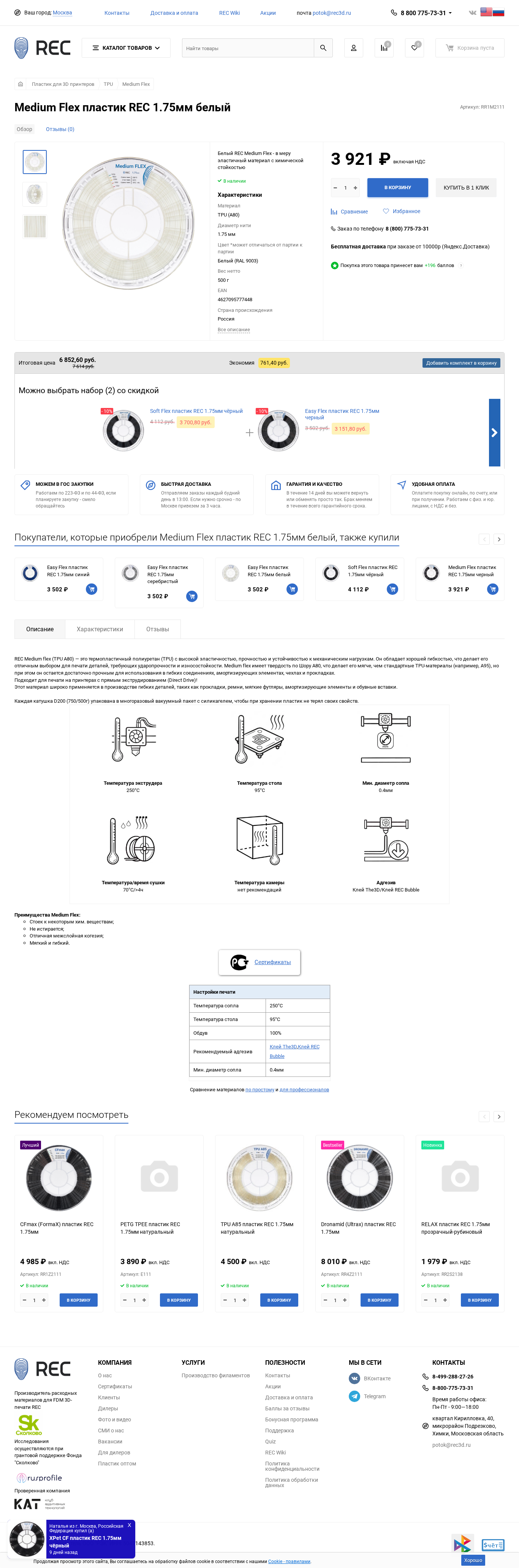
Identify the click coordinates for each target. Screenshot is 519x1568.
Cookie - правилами (289, 1561)
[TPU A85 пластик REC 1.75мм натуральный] (259, 1178)
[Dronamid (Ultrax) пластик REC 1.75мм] (360, 1178)
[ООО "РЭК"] (50, 1370)
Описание (40, 629)
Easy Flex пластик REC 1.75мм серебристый (167, 574)
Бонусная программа (291, 1419)
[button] (499, 539)
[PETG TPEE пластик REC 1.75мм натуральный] (159, 1178)
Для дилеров (114, 1452)
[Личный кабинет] (353, 47)
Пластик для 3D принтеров (63, 84)
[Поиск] (323, 47)
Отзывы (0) (60, 129)
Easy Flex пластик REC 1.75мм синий (68, 571)
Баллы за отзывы (287, 1408)
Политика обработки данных (291, 1482)
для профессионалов (304, 1089)
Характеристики (100, 629)
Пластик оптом (117, 1463)
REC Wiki (229, 12)
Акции (268, 12)
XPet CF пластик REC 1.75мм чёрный (85, 1539)
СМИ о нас (111, 1430)
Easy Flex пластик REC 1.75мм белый (269, 571)
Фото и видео (114, 1419)
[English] (486, 13)
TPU (108, 84)
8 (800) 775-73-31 (407, 228)
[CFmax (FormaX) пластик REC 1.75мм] (59, 1178)
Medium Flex (136, 84)
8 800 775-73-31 (423, 13)
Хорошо (473, 1560)
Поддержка (279, 1430)
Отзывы (157, 629)
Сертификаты (115, 1386)
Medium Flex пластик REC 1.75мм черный (472, 571)
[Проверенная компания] (39, 1483)
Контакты (117, 12)
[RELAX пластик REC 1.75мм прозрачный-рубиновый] (460, 1178)
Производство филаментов (216, 1375)
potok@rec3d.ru (332, 12)
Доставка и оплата (174, 12)
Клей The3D (283, 1046)
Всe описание (234, 329)
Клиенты (109, 1397)
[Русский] (498, 13)
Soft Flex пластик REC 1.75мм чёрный (372, 571)
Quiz (270, 1441)
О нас (105, 1375)
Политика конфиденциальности (292, 1466)
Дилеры (108, 1408)
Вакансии (110, 1441)
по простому (259, 1089)
